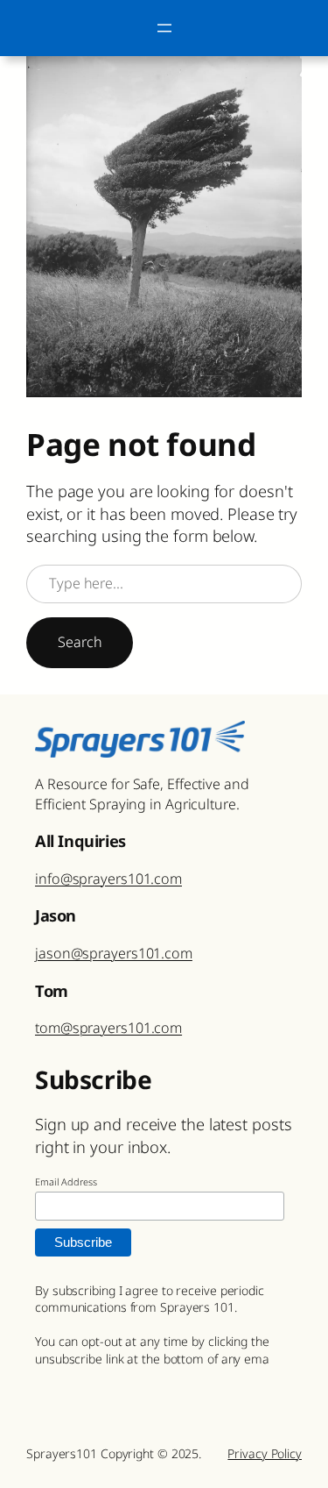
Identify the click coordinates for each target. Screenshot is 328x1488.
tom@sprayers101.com (108, 1027)
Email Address (66, 1181)
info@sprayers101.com (108, 878)
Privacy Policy (264, 1453)
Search (79, 641)
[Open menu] (164, 28)
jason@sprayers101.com (113, 953)
